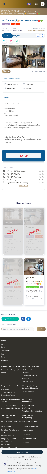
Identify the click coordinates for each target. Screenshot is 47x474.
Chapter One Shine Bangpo (10, 408)
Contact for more (8, 314)
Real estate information (12, 78)
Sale (3, 344)
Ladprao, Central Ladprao (11, 386)
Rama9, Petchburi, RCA (30, 366)
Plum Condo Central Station (32, 411)
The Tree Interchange (8, 405)
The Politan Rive (27, 408)
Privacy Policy (28, 430)
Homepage (4, 10)
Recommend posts (15, 10)
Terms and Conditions (31, 426)
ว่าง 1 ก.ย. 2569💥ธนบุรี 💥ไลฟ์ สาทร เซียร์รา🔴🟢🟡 (34, 282)
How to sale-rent (30, 439)
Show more (23, 185)
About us (27, 434)
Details (6, 97)
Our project (5, 360)
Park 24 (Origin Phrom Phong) (11, 421)
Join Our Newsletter (8, 325)
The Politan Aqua (28, 405)
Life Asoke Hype (27, 381)
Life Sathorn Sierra (6, 13)
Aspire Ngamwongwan (30, 421)
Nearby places (8, 167)
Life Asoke (25, 373)
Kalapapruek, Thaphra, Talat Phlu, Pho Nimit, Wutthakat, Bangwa (20, 12)
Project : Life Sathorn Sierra (36, 30)
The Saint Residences (8, 392)
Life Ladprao (5, 389)
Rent (3, 347)
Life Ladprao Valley (8, 395)
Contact (27, 443)
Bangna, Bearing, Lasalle (10, 366)
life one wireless (28, 391)
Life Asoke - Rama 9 (29, 370)
